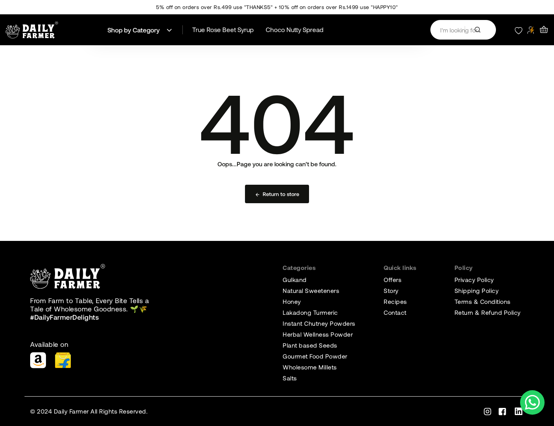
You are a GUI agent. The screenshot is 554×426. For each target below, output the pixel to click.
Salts (290, 378)
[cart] (543, 29)
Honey (292, 301)
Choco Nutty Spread (294, 29)
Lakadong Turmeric (310, 312)
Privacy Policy (474, 279)
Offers (392, 279)
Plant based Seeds (310, 345)
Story (391, 290)
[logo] (32, 30)
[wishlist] (518, 30)
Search (480, 30)
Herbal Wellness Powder (318, 334)
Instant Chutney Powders (319, 323)
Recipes (395, 301)
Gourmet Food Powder (315, 356)
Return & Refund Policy (488, 312)
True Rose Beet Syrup (223, 29)
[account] (531, 30)
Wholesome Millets (310, 367)
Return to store (281, 194)
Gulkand (295, 279)
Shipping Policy (477, 290)
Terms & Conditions (483, 301)
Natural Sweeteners (311, 290)
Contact (395, 312)
